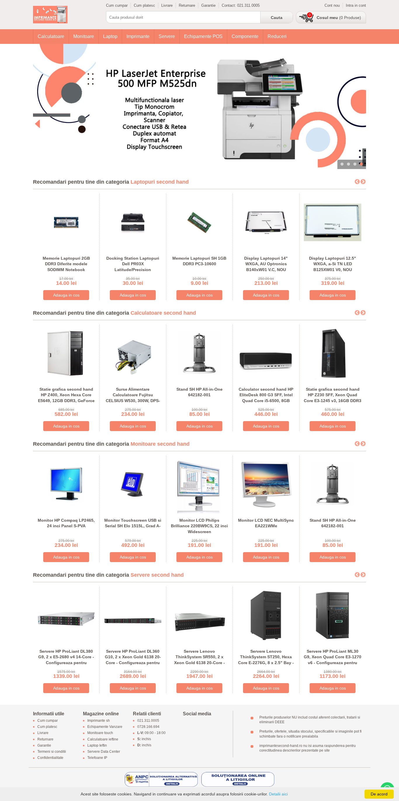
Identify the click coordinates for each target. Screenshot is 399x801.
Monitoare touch (100, 733)
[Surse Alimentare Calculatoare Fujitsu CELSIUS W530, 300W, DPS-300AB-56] (133, 353)
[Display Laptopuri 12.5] (332, 222)
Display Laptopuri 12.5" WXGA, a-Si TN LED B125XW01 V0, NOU (332, 264)
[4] (199, 106)
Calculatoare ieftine (102, 739)
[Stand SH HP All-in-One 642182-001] (199, 353)
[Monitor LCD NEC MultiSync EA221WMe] (266, 484)
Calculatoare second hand (163, 313)
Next (363, 182)
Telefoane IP (97, 758)
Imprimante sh (98, 721)
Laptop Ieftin (97, 745)
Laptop (110, 36)
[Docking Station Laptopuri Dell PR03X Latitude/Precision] (133, 222)
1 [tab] (342, 164)
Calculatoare (51, 36)
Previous (357, 182)
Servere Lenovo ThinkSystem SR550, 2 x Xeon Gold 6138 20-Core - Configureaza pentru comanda (199, 662)
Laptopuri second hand (160, 182)
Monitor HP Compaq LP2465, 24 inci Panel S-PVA (66, 523)
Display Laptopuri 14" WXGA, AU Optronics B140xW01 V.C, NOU (266, 264)
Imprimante (138, 36)
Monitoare (83, 36)
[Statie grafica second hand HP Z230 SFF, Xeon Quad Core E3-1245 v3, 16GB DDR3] (332, 353)
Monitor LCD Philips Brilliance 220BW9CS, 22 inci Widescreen (199, 526)
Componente (245, 36)
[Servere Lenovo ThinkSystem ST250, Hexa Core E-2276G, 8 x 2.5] (266, 615)
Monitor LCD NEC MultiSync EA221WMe (266, 523)
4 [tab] (361, 164)
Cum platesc (144, 5)
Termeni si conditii (51, 752)
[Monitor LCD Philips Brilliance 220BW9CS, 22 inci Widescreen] (199, 484)
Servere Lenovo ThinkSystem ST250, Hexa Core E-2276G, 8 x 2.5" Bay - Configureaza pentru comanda (266, 662)
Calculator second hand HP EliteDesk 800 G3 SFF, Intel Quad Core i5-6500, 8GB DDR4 (266, 398)
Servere (167, 36)
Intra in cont (356, 5)
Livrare (167, 5)
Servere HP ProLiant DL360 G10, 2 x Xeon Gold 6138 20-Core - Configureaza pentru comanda (133, 660)
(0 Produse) (339, 17)
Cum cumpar (117, 5)
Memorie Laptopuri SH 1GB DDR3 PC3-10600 (199, 261)
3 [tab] (355, 164)
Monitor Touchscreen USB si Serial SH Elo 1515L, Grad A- (132, 523)
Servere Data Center (103, 752)
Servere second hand (157, 575)
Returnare (187, 5)
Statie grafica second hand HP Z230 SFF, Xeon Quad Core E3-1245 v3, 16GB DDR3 (332, 395)
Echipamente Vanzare (104, 727)
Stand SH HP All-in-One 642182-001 (199, 392)
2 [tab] (348, 164)
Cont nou (332, 5)
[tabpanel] (199, 106)
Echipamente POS (203, 36)
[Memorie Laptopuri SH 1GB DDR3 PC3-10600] (199, 222)
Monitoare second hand (160, 444)
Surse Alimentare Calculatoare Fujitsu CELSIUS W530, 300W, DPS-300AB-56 (133, 398)
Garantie (208, 5)
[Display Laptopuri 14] (266, 222)
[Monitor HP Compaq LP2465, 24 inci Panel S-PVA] (66, 484)
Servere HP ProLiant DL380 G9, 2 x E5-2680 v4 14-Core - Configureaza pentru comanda (66, 660)
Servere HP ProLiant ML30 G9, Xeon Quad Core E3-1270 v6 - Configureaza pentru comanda (332, 660)
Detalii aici (278, 794)
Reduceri (277, 36)
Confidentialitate (50, 758)
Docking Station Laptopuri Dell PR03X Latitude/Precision (132, 264)
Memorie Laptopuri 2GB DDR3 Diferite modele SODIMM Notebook (66, 264)
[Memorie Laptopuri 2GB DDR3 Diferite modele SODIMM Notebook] (66, 222)
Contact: (229, 5)
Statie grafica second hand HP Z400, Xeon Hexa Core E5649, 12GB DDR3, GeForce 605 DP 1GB (66, 398)
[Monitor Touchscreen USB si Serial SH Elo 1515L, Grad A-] (133, 484)
